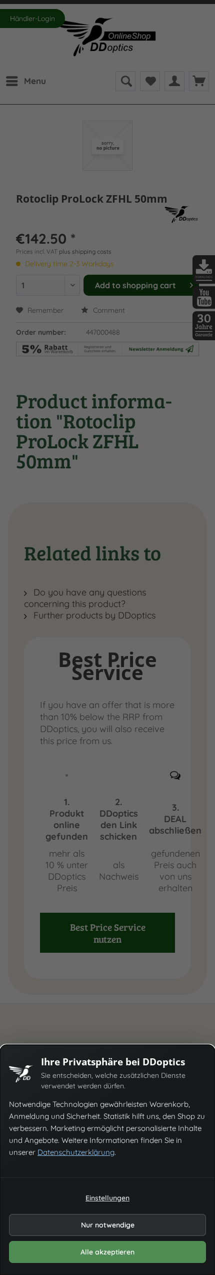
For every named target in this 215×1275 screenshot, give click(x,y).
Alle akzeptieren (107, 1251)
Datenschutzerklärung (76, 1152)
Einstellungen (108, 1197)
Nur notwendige (107, 1224)
